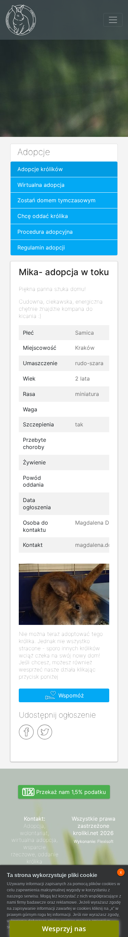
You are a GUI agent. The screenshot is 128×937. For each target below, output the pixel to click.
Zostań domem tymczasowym (56, 200)
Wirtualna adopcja (41, 184)
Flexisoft (105, 841)
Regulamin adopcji (41, 247)
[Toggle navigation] (113, 20)
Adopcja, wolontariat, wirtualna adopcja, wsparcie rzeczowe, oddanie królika (34, 843)
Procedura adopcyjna (45, 231)
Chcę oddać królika (42, 216)
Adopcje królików (40, 169)
